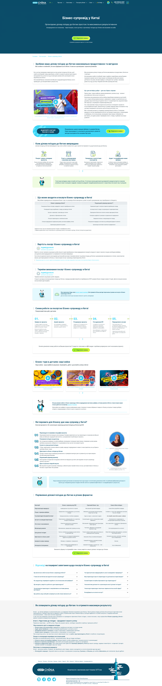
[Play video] (55, 102)
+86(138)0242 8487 (119, 2)
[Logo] (39, 3)
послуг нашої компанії (82, 292)
